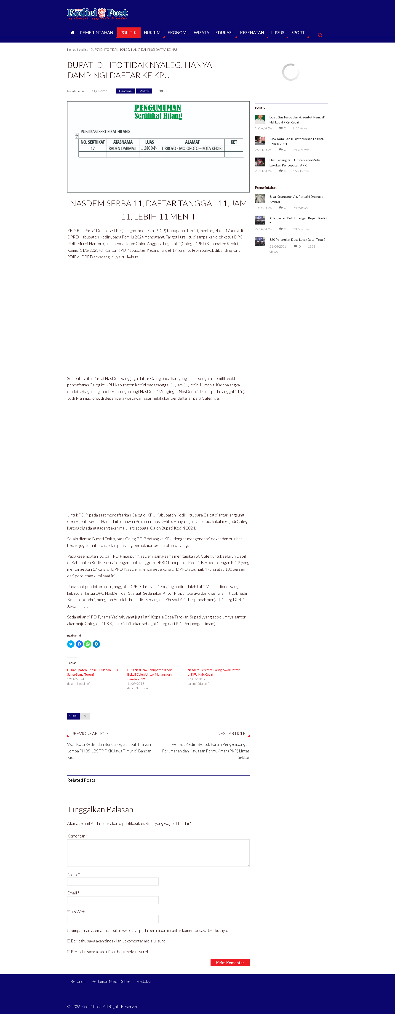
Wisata (201, 32)
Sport (298, 32)
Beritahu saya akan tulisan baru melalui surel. (110, 951)
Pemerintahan (96, 32)
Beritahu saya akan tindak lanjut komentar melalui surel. (119, 940)
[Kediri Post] (97, 13)
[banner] (158, 146)
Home (71, 49)
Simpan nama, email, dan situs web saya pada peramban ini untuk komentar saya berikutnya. (149, 930)
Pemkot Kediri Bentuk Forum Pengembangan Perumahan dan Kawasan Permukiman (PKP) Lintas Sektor (206, 751)
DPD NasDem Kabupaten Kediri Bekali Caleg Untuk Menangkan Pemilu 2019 (150, 674)
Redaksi (144, 981)
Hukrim (152, 32)
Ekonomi (178, 32)
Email (73, 892)
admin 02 (78, 91)
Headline (82, 49)
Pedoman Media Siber (111, 981)
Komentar (77, 835)
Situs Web (76, 911)
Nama (73, 874)
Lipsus (277, 32)
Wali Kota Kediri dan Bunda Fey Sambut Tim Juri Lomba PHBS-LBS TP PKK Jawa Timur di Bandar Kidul (109, 751)
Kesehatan (252, 32)
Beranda (72, 34)
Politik (128, 32)
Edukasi (224, 32)
